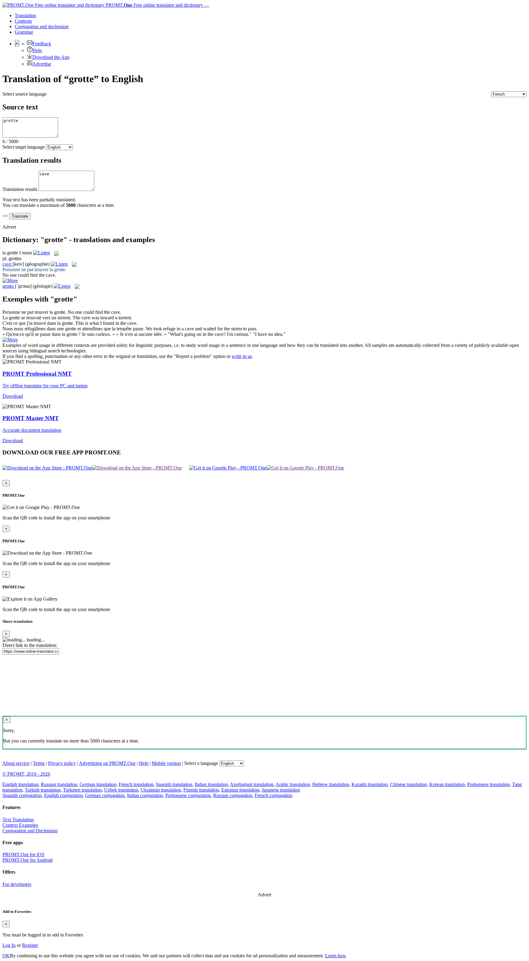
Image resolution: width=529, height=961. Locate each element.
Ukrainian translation (161, 789)
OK (6, 955)
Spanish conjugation (22, 795)
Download (12, 396)
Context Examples (20, 825)
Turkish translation (43, 789)
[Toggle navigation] (206, 7)
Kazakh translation (369, 784)
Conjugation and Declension (30, 830)
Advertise (41, 63)
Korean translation (447, 784)
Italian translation (211, 784)
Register (30, 945)
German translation (98, 784)
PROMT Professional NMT (37, 373)
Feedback (41, 43)
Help (37, 50)
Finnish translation (201, 789)
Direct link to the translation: (29, 645)
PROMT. (153, 5)
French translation (136, 784)
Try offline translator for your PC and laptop (45, 385)
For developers (16, 884)
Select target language (23, 147)
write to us (242, 356)
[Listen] (41, 252)
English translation (20, 784)
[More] (10, 339)
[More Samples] (10, 280)
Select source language (24, 94)
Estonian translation (240, 789)
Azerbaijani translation (251, 784)
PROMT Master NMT (30, 418)
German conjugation (105, 795)
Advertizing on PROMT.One (107, 763)
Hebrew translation (330, 784)
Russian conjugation (232, 795)
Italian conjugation (145, 795)
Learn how (335, 955)
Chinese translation (408, 784)
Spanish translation (174, 784)
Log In (9, 945)
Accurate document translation (31, 430)
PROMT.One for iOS (23, 854)
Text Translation (18, 819)
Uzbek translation (121, 789)
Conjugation (42, 26)
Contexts (23, 21)
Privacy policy (62, 763)
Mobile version (166, 763)
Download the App (50, 57)
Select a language (201, 763)
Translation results (19, 189)
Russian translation (59, 784)
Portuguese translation (488, 784)
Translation (25, 15)
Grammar (24, 32)
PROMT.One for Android (27, 860)
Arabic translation (293, 784)
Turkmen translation (82, 789)
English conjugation (63, 795)
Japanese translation (281, 789)
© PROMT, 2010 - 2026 (26, 774)
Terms (39, 763)
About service (15, 763)
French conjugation (273, 795)
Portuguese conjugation (188, 795)
